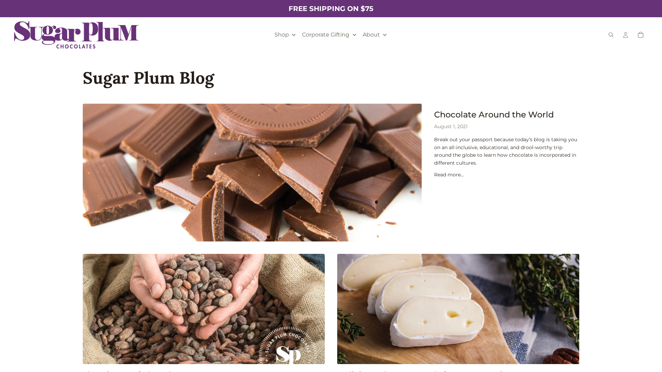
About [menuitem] (371, 34)
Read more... (449, 175)
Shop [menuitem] (281, 34)
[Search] (611, 34)
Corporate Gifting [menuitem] (325, 34)
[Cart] (640, 34)
